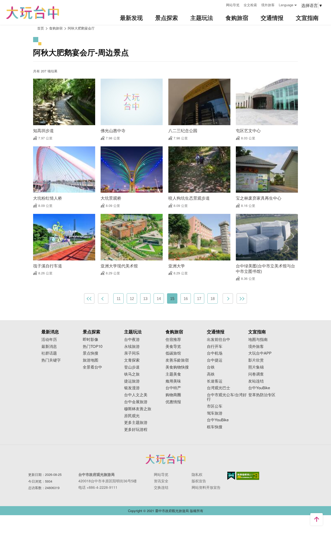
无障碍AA (247, 476)
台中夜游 (132, 339)
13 (145, 298)
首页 (40, 28)
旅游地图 (90, 360)
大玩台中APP (260, 353)
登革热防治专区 (261, 395)
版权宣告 (199, 480)
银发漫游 (132, 388)
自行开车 (214, 346)
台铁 (211, 367)
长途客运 (214, 381)
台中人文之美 (135, 395)
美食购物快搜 (177, 367)
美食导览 (173, 346)
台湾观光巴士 (218, 388)
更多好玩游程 (135, 429)
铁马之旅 (132, 374)
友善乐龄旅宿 (177, 360)
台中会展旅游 (135, 402)
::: (220, 4)
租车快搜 (214, 427)
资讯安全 (161, 480)
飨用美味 (173, 381)
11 (119, 298)
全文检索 (250, 4)
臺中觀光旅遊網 (32, 12)
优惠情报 (173, 402)
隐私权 (197, 474)
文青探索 (132, 360)
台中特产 (173, 388)
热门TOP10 (92, 346)
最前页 (89, 298)
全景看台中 (92, 367)
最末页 (242, 298)
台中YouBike (218, 420)
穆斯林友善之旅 (137, 409)
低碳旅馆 (173, 353)
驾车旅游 (214, 413)
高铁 (211, 374)
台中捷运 (214, 360)
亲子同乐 (132, 353)
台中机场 (214, 353)
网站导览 (232, 4)
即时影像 (90, 339)
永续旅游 (132, 346)
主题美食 (173, 374)
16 (186, 298)
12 (132, 298)
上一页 (103, 298)
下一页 (228, 298)
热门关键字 (51, 360)
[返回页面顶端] (316, 519)
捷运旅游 (132, 381)
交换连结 (161, 487)
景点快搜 (90, 353)
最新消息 (49, 346)
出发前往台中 (218, 339)
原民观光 (132, 416)
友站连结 (256, 381)
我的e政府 (231, 476)
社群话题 (49, 353)
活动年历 (49, 339)
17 (199, 298)
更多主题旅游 (135, 422)
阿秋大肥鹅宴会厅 (81, 28)
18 (212, 298)
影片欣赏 (256, 360)
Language (286, 4)
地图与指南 (258, 339)
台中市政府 (165, 459)
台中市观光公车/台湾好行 (227, 397)
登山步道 (132, 367)
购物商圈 (173, 395)
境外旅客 (268, 4)
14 (159, 298)
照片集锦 (256, 367)
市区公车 (214, 406)
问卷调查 (256, 374)
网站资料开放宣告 (206, 487)
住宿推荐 (173, 339)
